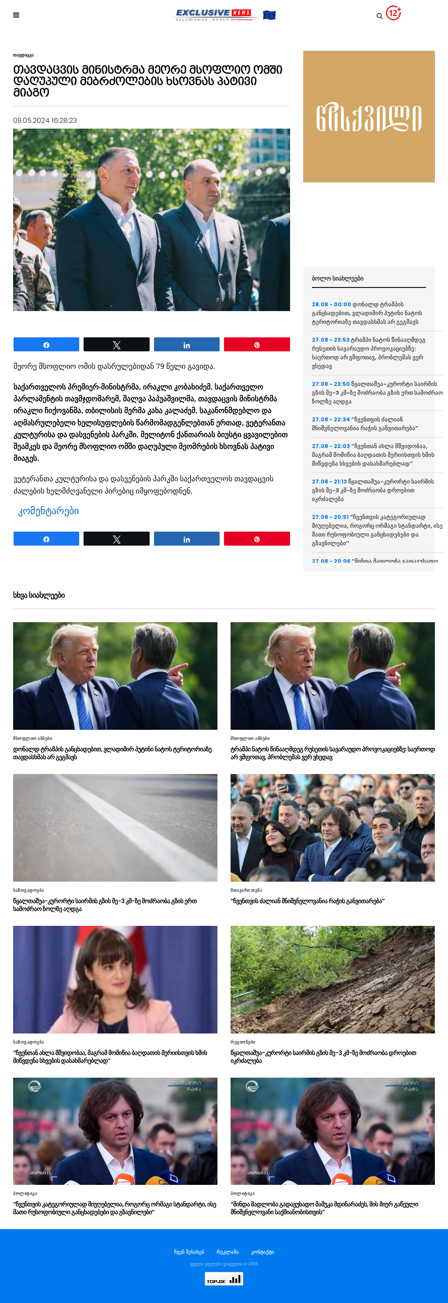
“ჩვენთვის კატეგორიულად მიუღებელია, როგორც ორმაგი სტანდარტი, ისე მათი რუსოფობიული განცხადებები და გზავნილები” (377, 530)
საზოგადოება (28, 890)
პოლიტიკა (25, 1193)
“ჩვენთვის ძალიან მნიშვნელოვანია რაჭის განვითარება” (365, 423)
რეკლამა (228, 1251)
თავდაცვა (23, 55)
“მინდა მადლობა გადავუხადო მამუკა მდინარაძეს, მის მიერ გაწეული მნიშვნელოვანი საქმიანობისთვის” (324, 1208)
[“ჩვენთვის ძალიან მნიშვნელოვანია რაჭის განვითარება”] (333, 828)
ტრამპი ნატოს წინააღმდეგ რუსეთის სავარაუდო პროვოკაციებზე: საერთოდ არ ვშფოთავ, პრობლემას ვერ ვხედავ (369, 353)
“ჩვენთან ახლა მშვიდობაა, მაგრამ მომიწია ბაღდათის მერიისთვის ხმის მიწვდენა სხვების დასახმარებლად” (373, 455)
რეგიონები (243, 1042)
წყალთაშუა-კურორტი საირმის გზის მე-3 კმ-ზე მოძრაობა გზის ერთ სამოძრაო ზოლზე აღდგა (377, 393)
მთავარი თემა (246, 890)
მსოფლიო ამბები (32, 738)
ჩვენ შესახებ (189, 1251)
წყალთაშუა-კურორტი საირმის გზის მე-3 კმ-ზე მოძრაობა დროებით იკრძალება (373, 490)
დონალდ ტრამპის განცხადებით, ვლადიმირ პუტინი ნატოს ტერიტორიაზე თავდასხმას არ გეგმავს (367, 313)
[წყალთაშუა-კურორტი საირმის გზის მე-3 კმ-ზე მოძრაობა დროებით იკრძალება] (333, 979)
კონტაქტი (262, 1251)
